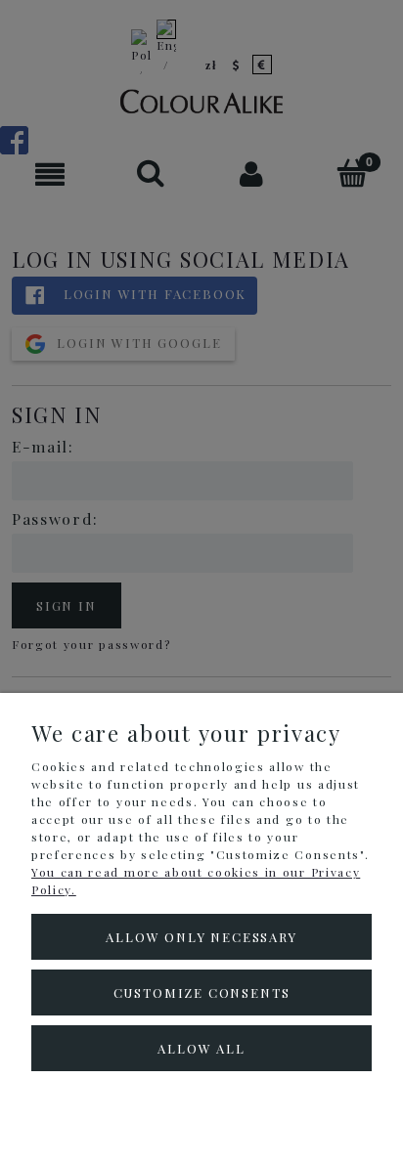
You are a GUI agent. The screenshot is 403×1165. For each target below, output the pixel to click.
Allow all (201, 1048)
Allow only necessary (201, 936)
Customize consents (202, 992)
